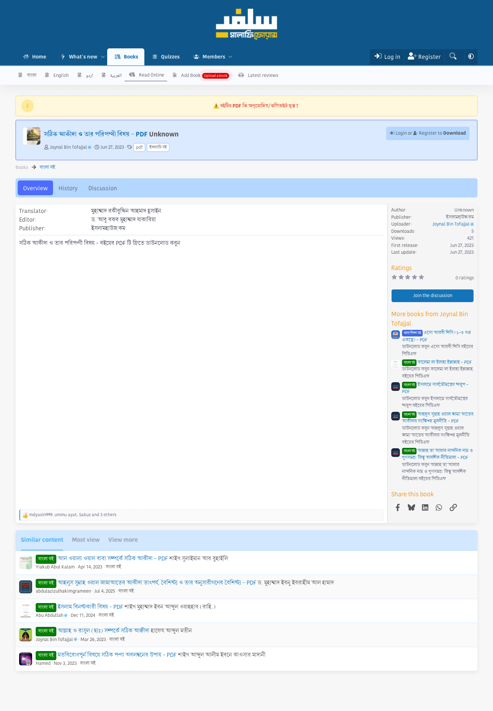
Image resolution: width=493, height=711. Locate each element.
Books (131, 57)
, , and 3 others (73, 515)
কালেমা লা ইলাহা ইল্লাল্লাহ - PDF (438, 362)
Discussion (102, 188)
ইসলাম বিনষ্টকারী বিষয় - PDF (90, 607)
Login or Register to (430, 133)
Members (213, 57)
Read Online (151, 75)
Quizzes (170, 57)
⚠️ (255, 105)
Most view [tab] (86, 539)
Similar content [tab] (42, 539)
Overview (35, 188)
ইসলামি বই (158, 147)
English (61, 75)
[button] (102, 56)
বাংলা (31, 75)
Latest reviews (263, 75)
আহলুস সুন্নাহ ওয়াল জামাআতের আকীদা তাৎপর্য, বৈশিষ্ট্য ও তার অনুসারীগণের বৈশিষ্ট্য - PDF (157, 583)
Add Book (191, 75)
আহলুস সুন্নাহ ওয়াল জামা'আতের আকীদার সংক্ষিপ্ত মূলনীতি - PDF (438, 418)
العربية (116, 75)
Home (39, 57)
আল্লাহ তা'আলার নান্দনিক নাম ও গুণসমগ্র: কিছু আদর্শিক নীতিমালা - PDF (437, 454)
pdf (139, 147)
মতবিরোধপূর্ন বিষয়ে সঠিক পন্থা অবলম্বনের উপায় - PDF (117, 655)
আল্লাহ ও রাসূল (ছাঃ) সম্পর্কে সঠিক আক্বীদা (103, 631)
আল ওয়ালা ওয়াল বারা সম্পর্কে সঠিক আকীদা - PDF (113, 558)
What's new (83, 57)
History (68, 188)
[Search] (452, 57)
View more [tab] (123, 539)
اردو (89, 75)
